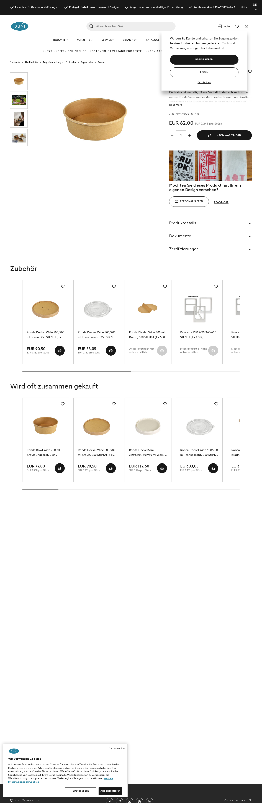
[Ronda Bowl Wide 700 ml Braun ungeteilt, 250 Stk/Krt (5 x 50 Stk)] (46, 425)
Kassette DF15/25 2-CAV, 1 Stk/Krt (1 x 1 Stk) (198, 335)
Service (106, 40)
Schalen (72, 62)
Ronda (101, 62)
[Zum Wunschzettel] (237, 26)
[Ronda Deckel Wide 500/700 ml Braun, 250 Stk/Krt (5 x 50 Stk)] (46, 308)
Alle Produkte (31, 62)
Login (204, 72)
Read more (221, 202)
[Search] (91, 26)
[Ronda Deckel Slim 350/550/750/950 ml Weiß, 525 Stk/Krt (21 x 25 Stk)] (148, 425)
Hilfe (244, 7)
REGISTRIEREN (204, 59)
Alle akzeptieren (110, 791)
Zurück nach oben (236, 800)
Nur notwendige (117, 748)
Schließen (204, 82)
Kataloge (153, 40)
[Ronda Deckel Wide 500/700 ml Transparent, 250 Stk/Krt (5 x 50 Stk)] (97, 308)
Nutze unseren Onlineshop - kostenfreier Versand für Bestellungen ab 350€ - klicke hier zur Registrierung (131, 51)
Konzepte (83, 40)
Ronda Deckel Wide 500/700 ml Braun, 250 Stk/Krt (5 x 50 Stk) (45, 335)
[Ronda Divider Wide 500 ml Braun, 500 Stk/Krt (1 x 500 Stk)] (148, 308)
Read (175, 105)
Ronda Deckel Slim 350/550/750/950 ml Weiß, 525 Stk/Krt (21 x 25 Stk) (147, 452)
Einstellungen (81, 791)
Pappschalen (87, 62)
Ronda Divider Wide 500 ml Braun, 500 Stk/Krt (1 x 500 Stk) (147, 335)
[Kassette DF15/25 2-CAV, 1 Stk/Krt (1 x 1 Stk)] (199, 308)
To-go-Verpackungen (53, 62)
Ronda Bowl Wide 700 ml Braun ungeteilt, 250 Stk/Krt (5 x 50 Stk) (43, 452)
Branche (129, 40)
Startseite (15, 62)
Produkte (59, 40)
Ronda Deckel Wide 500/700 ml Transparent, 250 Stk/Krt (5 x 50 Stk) (97, 335)
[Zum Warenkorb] (246, 26)
